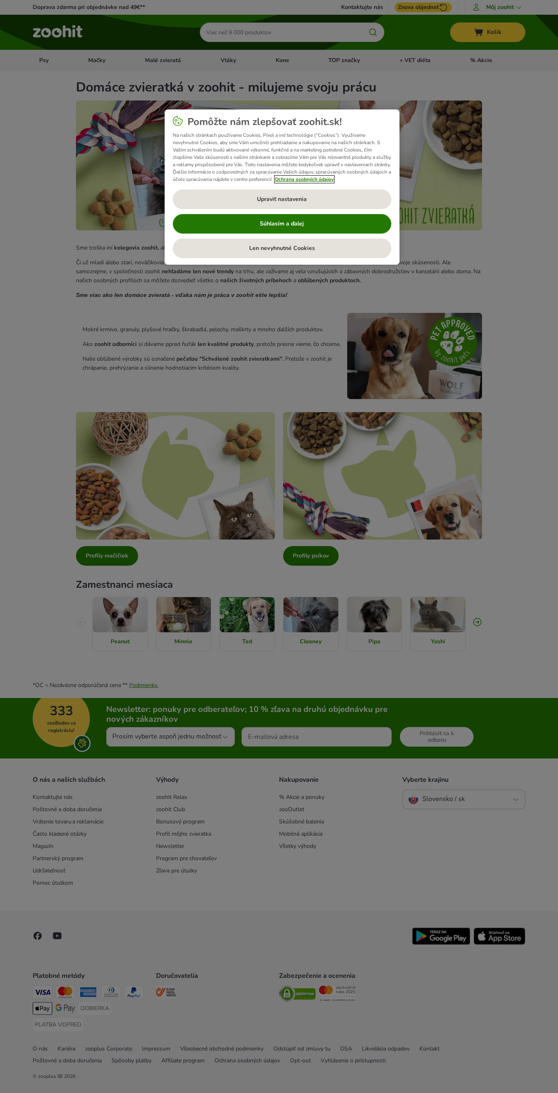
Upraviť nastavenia (282, 199)
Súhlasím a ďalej (282, 224)
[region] (282, 187)
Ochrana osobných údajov (304, 179)
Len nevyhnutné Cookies (282, 248)
